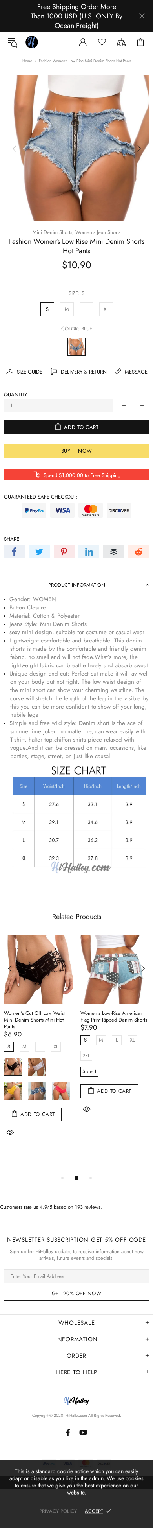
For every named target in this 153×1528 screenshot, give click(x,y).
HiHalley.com (76, 1415)
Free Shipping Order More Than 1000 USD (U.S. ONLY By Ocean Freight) (76, 16)
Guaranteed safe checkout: (41, 496)
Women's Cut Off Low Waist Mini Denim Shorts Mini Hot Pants (34, 1020)
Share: (12, 539)
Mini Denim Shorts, (53, 232)
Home (27, 61)
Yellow (13, 1091)
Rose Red (61, 1091)
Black (13, 1067)
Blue (76, 347)
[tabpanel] (38, 1046)
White (37, 1067)
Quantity (15, 394)
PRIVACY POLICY (58, 1511)
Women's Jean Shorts (97, 232)
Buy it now (76, 451)
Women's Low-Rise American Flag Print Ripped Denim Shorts (113, 1016)
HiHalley (31, 42)
